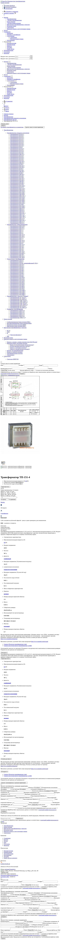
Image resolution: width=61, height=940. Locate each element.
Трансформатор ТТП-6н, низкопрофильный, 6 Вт (23, 263)
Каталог (6, 17)
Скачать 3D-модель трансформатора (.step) (15, 644)
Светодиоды (10, 27)
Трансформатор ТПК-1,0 (17, 214)
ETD (8, 332)
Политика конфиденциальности (9, 875)
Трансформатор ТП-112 (16, 143)
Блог (5, 842)
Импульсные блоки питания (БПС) (16, 326)
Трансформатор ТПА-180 (17, 193)
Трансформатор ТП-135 (16, 160)
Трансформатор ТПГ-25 (16, 249)
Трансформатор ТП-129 (16, 176)
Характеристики (5, 486)
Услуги (6, 30)
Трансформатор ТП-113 (16, 150)
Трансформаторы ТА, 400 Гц (18, 299)
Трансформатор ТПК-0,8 (17, 211)
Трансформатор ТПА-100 (17, 186)
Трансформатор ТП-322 (16, 148)
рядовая (6, 594)
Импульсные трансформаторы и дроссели (18, 24)
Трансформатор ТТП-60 (16, 273)
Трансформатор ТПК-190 (17, 194)
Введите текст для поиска (8, 56)
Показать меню (5, 124)
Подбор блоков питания (14, 23)
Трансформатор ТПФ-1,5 (17, 313)
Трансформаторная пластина (15, 353)
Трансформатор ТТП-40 (16, 270)
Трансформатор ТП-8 (16, 147)
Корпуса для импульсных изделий (19, 349)
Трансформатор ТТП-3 (16, 260)
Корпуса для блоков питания (18, 347)
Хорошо (3, 938)
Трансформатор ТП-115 (16, 155)
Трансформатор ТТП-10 (16, 264)
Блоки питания (11, 21)
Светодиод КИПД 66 (12, 359)
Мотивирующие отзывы (16, 39)
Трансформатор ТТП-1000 (17, 290)
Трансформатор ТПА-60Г (17, 253)
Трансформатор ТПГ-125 (17, 256)
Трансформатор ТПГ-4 (16, 233)
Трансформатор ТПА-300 (17, 201)
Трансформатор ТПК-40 (17, 171)
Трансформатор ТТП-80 (16, 276)
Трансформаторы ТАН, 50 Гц (18, 303)
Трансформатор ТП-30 (16, 164)
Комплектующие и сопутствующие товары (18, 29)
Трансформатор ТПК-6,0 (17, 223)
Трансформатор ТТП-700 (17, 289)
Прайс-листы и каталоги (10, 858)
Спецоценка (13, 37)
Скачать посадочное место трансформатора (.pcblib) (18, 645)
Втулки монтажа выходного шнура (19, 346)
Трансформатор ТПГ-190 (17, 257)
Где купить (7, 52)
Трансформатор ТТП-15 (16, 266)
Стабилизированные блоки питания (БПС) (18, 322)
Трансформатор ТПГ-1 (16, 230)
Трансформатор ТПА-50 (17, 178)
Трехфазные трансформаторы (15, 309)
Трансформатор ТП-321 (16, 134)
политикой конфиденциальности (10, 373)
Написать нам (4, 872)
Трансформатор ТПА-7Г (17, 237)
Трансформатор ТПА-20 (17, 161)
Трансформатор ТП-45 (16, 168)
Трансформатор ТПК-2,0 (17, 219)
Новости (9, 46)
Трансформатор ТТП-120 (17, 279)
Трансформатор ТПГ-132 (17, 241)
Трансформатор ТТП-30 (16, 269)
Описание (3, 652)
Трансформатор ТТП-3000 (17, 294)
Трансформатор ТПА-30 (17, 167)
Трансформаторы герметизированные (17, 224)
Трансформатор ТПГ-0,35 (17, 226)
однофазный (7, 558)
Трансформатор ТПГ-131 (17, 236)
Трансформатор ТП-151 (16, 140)
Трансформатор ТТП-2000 (17, 293)
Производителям (11, 43)
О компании (7, 31)
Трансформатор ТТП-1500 (17, 292)
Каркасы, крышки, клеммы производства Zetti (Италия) (22, 342)
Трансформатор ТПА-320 (17, 203)
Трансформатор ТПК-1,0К (17, 216)
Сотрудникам (10, 36)
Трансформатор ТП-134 (16, 153)
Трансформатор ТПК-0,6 (17, 210)
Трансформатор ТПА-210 (17, 197)
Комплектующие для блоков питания (17, 343)
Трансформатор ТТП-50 (16, 271)
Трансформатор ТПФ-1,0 (17, 312)
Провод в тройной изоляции (14, 352)
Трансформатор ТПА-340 (17, 206)
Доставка (9, 47)
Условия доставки (5, 759)
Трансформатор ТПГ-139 (17, 251)
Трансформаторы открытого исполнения (18, 133)
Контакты (6, 53)
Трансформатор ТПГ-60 (16, 254)
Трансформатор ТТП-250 (17, 283)
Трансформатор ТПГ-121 (17, 234)
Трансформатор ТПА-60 (17, 180)
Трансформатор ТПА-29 (17, 166)
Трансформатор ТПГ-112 (17, 240)
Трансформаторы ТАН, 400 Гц (18, 304)
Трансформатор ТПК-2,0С (17, 196)
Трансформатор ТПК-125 (17, 190)
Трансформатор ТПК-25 (17, 163)
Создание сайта (5, 876)
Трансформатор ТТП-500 (17, 287)
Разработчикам (11, 44)
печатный (7, 626)
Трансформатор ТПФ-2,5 (17, 314)
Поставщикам (11, 40)
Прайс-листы (10, 49)
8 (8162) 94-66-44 (5, 864)
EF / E (8, 330)
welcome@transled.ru (9, 869)
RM (8, 336)
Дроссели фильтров (15, 335)
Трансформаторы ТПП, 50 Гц (18, 300)
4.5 (26, 481)
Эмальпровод (10, 355)
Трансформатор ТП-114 (16, 151)
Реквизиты (10, 33)
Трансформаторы (11, 19)
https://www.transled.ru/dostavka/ (9, 639)
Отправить (22, 373)
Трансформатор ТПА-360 (17, 207)
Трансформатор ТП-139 (16, 177)
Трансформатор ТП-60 (16, 173)
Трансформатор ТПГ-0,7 (17, 229)
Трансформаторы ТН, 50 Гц (17, 306)
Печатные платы (11, 26)
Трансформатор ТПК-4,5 (17, 221)
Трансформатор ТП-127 (16, 187)
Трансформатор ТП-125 (16, 157)
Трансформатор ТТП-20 (16, 267)
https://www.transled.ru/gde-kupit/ (39, 641)
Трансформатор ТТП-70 (16, 274)
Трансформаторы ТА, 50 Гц (17, 297)
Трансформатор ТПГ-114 (17, 244)
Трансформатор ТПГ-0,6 (17, 227)
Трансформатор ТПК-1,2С (17, 217)
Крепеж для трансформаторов (15, 350)
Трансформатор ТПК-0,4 (17, 208)
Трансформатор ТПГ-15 (16, 246)
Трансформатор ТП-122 (16, 141)
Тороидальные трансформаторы (15, 259)
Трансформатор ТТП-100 (17, 277)
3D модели (4, 771)
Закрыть (3, 125)
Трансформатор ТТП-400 (17, 286)
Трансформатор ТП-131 (16, 138)
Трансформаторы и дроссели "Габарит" (17, 296)
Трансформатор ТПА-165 (17, 191)
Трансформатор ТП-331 (16, 135)
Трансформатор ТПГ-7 (16, 239)
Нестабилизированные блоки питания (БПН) (19, 323)
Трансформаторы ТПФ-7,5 (17, 317)
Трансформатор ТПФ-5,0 (17, 316)
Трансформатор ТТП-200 (17, 282)
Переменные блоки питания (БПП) (16, 324)
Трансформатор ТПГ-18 (16, 247)
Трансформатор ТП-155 (16, 158)
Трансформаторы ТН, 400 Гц (18, 307)
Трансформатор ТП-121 (16, 137)
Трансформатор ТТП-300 (17, 284)
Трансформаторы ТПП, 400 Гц (18, 302)
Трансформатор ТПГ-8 (16, 243)
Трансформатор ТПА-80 (17, 183)
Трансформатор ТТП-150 (17, 280)
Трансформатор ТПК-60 (17, 181)
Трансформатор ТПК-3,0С (17, 220)
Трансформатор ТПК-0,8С (17, 213)
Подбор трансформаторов (14, 20)
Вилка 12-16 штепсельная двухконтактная (21, 345)
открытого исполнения (10, 569)
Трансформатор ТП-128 (16, 170)
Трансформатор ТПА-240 (17, 198)
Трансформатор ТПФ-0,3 (17, 310)
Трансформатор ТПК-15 (17, 154)
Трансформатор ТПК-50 (17, 174)
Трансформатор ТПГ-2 (16, 231)
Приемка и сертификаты (13, 34)
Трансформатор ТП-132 (16, 144)
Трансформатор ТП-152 (16, 145)
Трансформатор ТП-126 (16, 184)
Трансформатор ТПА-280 (17, 200)
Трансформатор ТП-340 (16, 204)
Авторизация (8, 8)
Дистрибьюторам (8, 50)
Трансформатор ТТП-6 (16, 261)
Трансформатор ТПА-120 (17, 188)
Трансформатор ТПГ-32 (16, 250)
